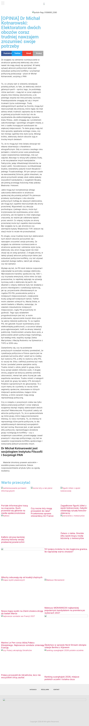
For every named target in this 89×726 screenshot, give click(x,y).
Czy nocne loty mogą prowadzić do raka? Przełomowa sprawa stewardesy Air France (42, 512)
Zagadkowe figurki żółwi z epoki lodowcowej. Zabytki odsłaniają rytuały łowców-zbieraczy (73, 509)
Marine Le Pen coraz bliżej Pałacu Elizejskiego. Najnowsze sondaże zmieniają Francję (22, 645)
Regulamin (45, 689)
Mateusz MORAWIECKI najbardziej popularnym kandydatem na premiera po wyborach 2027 (64, 610)
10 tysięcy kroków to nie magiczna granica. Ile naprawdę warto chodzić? (65, 550)
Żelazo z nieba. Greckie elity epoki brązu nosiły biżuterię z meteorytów (72, 535)
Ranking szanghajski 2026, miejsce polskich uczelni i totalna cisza (61, 678)
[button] (2, 3)
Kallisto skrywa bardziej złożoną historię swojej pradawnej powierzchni (13, 539)
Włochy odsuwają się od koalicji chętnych (21, 577)
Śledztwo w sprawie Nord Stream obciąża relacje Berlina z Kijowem (65, 646)
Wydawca (33, 689)
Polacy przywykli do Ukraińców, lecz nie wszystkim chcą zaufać (21, 676)
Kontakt (56, 689)
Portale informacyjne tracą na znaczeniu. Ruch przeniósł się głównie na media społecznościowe (14, 509)
